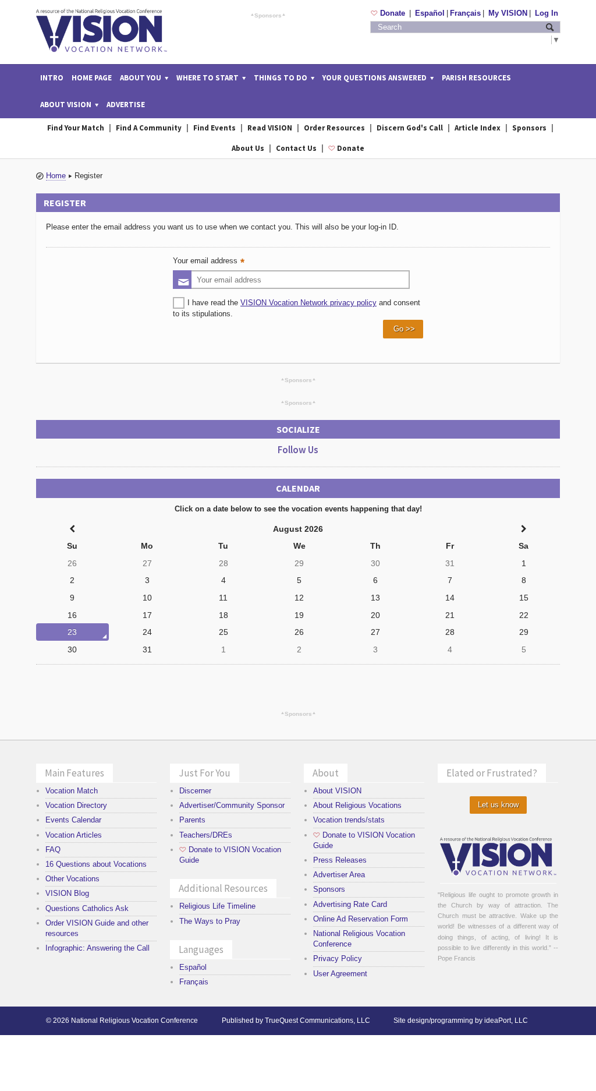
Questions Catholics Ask (87, 908)
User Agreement (340, 973)
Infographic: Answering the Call (97, 948)
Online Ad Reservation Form (360, 919)
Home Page (92, 78)
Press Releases (340, 860)
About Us (248, 148)
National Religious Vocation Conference (134, 1020)
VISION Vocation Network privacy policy (308, 302)
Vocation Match (71, 790)
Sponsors (268, 15)
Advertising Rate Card (350, 904)
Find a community (149, 128)
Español (430, 13)
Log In (546, 13)
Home (56, 175)
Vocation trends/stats (349, 819)
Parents (192, 819)
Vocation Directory (76, 805)
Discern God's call (410, 128)
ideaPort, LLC (506, 1020)
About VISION (337, 790)
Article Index (478, 128)
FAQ (53, 849)
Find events (214, 128)
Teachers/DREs (205, 835)
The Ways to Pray (209, 921)
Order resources (334, 128)
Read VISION (269, 128)
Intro (51, 78)
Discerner (195, 790)
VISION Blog (67, 893)
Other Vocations (72, 878)
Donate (389, 13)
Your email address (210, 261)
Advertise (126, 105)
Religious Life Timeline (217, 906)
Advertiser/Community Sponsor (232, 805)
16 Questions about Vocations (96, 864)
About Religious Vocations (357, 805)
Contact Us (296, 148)
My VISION (507, 13)
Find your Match (75, 128)
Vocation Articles (73, 835)
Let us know (498, 804)
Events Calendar (73, 819)
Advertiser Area (339, 874)
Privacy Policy (337, 958)
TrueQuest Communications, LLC (317, 1020)
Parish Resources (476, 78)
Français (465, 13)
